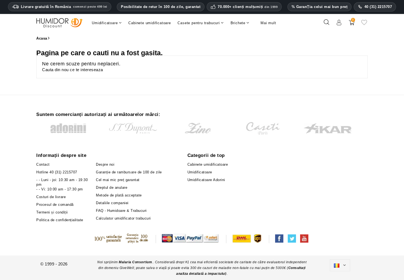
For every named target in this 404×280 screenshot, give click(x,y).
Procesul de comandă (55, 205)
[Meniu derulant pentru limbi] (340, 265)
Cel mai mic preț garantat (118, 180)
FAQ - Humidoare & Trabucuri (121, 211)
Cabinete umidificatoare (207, 164)
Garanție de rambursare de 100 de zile (129, 172)
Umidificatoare (199, 172)
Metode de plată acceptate (119, 195)
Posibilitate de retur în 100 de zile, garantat (160, 7)
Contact (43, 164)
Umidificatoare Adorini (206, 180)
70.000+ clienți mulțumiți (248, 7)
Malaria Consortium (135, 262)
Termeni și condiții (52, 212)
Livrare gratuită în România (64, 7)
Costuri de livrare (51, 197)
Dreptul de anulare (111, 187)
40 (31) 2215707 (378, 7)
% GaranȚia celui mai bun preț (320, 7)
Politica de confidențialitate (59, 220)
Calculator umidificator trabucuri (123, 218)
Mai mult (268, 23)
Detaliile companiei (112, 203)
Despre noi (105, 164)
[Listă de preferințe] (364, 24)
